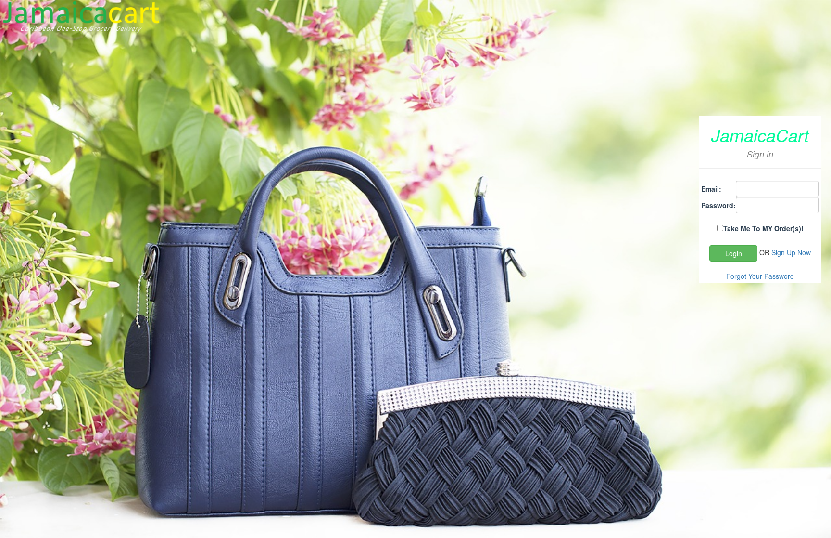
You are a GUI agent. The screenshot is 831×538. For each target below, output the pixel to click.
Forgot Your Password (760, 276)
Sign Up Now (791, 252)
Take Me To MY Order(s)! (763, 228)
